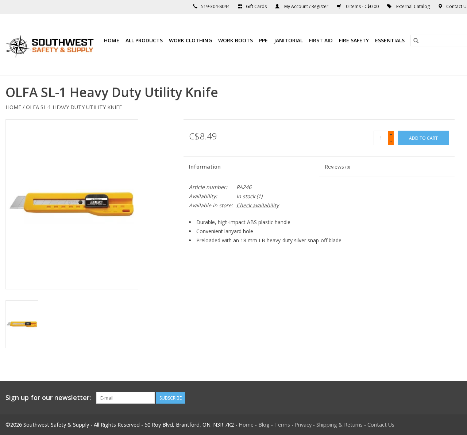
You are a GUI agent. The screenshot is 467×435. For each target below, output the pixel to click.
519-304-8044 (215, 6)
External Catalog (413, 6)
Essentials (390, 40)
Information (205, 166)
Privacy (303, 424)
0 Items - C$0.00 (362, 6)
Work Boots (235, 40)
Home (111, 40)
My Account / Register (306, 6)
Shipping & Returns (339, 424)
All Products (144, 40)
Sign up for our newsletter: (48, 397)
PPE (263, 40)
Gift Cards (256, 6)
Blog (264, 424)
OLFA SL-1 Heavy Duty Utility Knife (74, 107)
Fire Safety (354, 40)
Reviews (337, 166)
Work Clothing (190, 40)
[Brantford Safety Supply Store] (50, 44)
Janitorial (288, 40)
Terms (282, 424)
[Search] (415, 40)
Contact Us (380, 424)
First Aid (321, 40)
